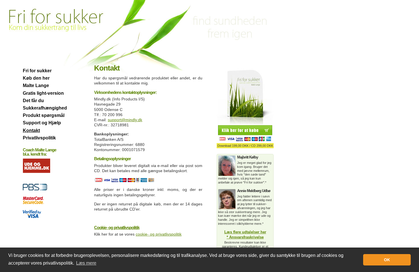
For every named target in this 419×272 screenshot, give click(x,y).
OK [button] (387, 259)
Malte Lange (36, 85)
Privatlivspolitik (39, 137)
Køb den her (36, 78)
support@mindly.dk (125, 120)
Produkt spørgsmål (43, 115)
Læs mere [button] (86, 263)
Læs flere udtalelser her (245, 232)
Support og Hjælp (42, 122)
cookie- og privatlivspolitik (159, 234)
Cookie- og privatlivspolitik (116, 227)
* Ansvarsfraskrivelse (245, 237)
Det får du (33, 100)
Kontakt (31, 130)
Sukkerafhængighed (45, 108)
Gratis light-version (43, 93)
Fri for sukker (37, 70)
